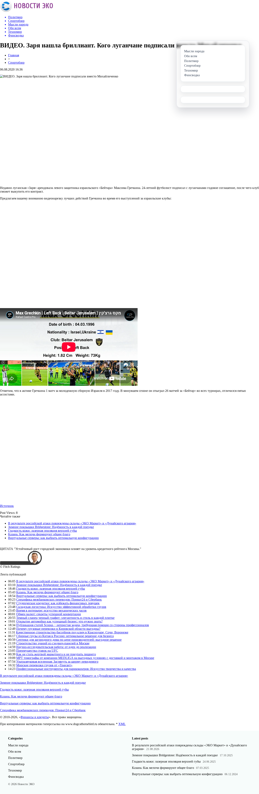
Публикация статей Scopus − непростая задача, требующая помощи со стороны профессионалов (82, 625)
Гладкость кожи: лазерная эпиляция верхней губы (42, 530)
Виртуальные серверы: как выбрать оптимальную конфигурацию (53, 538)
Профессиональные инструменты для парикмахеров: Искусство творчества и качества (76, 669)
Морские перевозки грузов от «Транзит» (44, 665)
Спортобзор (16, 62)
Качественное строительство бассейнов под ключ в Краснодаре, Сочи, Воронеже (72, 632)
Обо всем (14, 751)
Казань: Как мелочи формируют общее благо (39, 534)
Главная (13, 55)
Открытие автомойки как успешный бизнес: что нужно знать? (59, 621)
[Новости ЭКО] (26, 11)
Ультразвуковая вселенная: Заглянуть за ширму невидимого (57, 661)
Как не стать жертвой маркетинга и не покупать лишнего (56, 654)
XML (122, 724)
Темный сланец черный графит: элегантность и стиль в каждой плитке (65, 617)
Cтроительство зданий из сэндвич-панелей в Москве (52, 643)
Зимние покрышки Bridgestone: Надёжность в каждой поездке (51, 527)
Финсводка (16, 776)
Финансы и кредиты (34, 717)
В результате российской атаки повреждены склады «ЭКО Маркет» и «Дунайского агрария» (72, 523)
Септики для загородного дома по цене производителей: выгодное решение (69, 639)
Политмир (15, 758)
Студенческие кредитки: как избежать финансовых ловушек (58, 603)
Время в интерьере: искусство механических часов (51, 610)
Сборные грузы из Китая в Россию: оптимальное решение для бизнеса (65, 636)
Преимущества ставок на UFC (37, 650)
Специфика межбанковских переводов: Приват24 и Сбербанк (59, 599)
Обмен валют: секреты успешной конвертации (48, 614)
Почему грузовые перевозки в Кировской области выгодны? (58, 628)
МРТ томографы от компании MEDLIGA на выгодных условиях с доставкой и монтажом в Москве (85, 658)
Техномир (15, 770)
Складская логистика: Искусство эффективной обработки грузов (61, 607)
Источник (7, 506)
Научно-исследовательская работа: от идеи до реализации (56, 647)
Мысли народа (18, 745)
